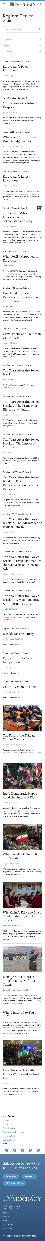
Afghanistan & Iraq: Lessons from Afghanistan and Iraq (17, 217)
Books (6, 1217)
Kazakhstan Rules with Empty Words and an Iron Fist (21, 1074)
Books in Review (9, 1140)
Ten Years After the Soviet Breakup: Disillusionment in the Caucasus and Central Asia (22, 562)
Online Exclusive (9, 1128)
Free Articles (8, 1124)
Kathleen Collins (10, 186)
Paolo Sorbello (9, 1083)
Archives (29, 1176)
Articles (6, 1120)
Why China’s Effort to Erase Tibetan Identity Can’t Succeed (22, 916)
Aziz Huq (20, 146)
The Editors (8, 380)
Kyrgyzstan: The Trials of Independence (20, 660)
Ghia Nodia (7, 453)
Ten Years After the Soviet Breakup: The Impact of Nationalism (21, 443)
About (6, 1213)
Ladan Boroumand (11, 803)
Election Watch (9, 1136)
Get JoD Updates (14, 1183)
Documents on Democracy (14, 1132)
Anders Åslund (9, 532)
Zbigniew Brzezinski (11, 415)
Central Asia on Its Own (19, 687)
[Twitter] (11, 1207)
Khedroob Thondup (11, 925)
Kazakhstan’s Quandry (18, 634)
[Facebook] (5, 1207)
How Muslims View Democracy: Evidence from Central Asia (21, 297)
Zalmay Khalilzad (10, 226)
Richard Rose (8, 306)
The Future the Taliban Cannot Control (19, 737)
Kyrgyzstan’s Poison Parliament (16, 68)
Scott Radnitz (8, 266)
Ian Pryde (7, 667)
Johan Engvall (8, 76)
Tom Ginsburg (9, 146)
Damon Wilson (20, 745)
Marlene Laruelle (10, 112)
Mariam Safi (8, 745)
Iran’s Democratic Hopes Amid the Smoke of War (20, 795)
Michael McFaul (10, 609)
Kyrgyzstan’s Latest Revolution (16, 178)
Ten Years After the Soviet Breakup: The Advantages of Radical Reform (22, 523)
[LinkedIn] (18, 1207)
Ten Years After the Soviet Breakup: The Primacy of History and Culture (21, 405)
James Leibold (22, 990)
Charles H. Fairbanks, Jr (13, 574)
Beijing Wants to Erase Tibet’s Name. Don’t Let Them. (19, 981)
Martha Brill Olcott (11, 692)
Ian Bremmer (8, 639)
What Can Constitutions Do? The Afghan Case (19, 139)
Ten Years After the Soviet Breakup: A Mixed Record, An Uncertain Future (21, 600)
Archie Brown (9, 494)
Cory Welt (19, 639)
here (18, 644)
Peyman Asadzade (10, 863)
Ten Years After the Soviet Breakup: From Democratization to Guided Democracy (22, 483)
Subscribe (11, 1176)
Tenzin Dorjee (9, 990)
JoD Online (8, 1225)
